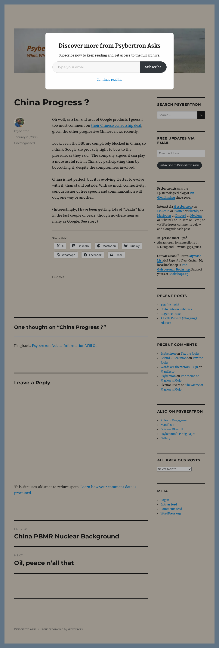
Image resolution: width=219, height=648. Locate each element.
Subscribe (153, 67)
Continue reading (110, 80)
